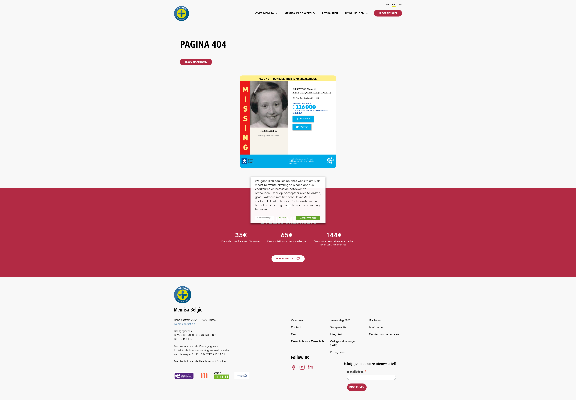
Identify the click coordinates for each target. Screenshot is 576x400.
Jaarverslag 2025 (340, 320)
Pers (293, 334)
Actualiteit (330, 13)
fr (387, 4)
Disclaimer (375, 320)
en (400, 4)
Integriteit (336, 334)
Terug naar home (196, 61)
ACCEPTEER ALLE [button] (308, 218)
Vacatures (297, 320)
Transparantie (338, 327)
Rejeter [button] (282, 217)
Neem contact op (184, 324)
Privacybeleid (338, 352)
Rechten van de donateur (384, 334)
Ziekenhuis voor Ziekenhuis (307, 341)
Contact (296, 327)
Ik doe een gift (388, 13)
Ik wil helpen (354, 13)
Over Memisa (264, 13)
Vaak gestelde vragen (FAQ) (343, 343)
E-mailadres (356, 371)
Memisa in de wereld (300, 13)
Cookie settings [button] (264, 217)
